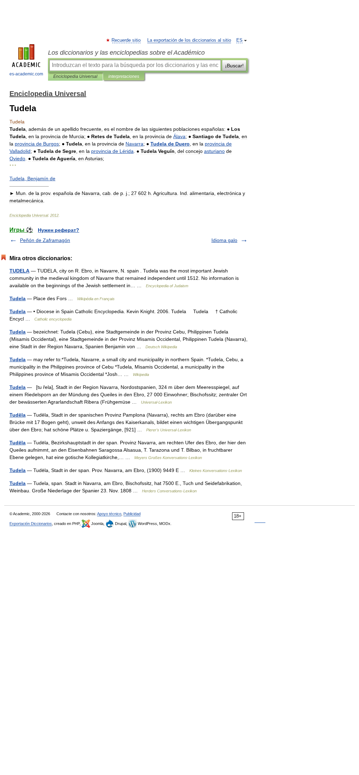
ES (239, 40)
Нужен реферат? (58, 230)
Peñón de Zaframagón (45, 240)
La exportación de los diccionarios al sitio (189, 40)
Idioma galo (224, 240)
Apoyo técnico (109, 514)
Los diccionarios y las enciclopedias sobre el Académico (126, 52)
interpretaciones (123, 76)
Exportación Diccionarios (30, 523)
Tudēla (17, 415)
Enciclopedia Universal (75, 76)
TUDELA (19, 271)
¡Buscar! (234, 65)
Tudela (17, 298)
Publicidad (132, 514)
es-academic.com (26, 74)
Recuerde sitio (126, 40)
